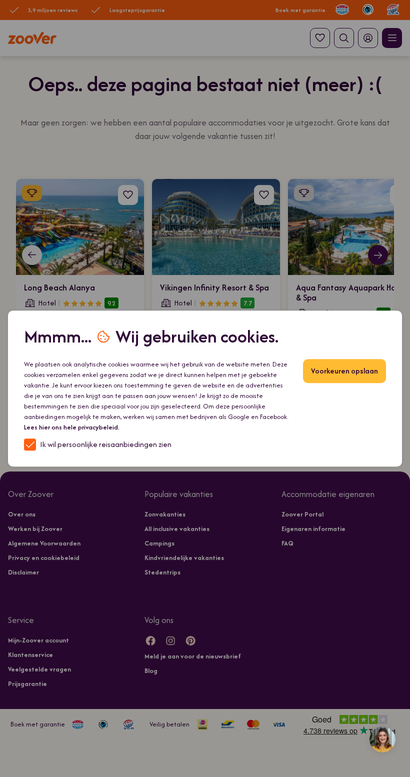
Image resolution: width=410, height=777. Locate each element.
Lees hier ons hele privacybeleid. (72, 427)
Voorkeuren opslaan (344, 371)
